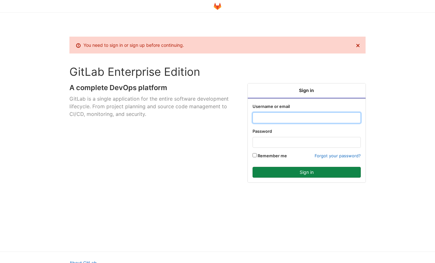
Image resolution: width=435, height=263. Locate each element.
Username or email (271, 106)
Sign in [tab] (306, 90)
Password (262, 131)
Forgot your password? (338, 155)
